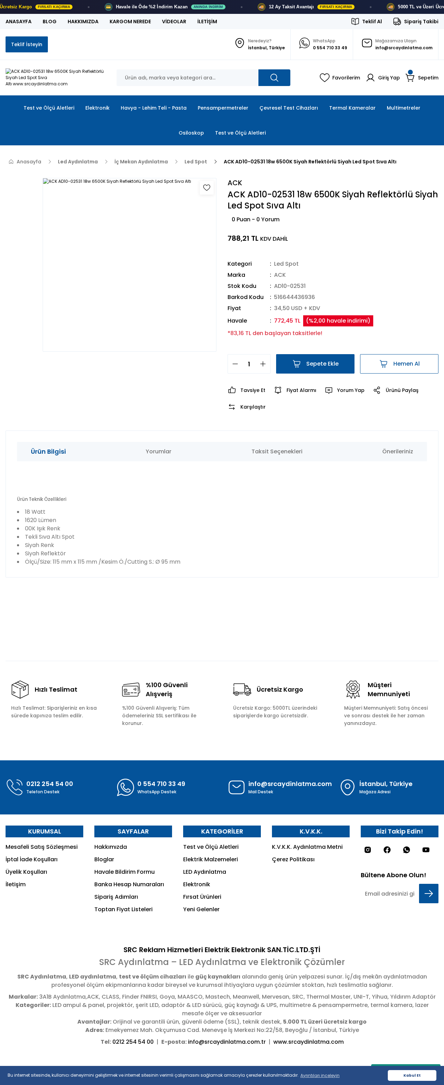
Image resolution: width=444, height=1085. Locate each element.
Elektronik (196, 884)
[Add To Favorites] (207, 188)
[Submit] (428, 893)
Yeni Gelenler (201, 909)
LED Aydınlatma (204, 872)
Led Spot (286, 264)
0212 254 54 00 (133, 1042)
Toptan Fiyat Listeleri (123, 909)
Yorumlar (158, 451)
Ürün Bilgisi (48, 451)
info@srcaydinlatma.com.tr (227, 1042)
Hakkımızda (110, 847)
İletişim (16, 884)
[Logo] (55, 77)
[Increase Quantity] (265, 364)
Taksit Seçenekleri (276, 451)
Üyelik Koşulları (26, 872)
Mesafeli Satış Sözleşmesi (42, 847)
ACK (280, 275)
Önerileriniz (397, 451)
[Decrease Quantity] (233, 364)
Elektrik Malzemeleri (210, 859)
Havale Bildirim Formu (124, 872)
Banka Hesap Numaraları (129, 884)
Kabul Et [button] (412, 1075)
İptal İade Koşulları (32, 859)
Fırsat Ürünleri (202, 897)
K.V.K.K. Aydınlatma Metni (307, 847)
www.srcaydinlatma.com (308, 1042)
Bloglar (104, 859)
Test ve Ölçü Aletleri (211, 847)
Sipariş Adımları (116, 897)
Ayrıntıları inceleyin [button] (320, 1075)
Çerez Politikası (293, 859)
